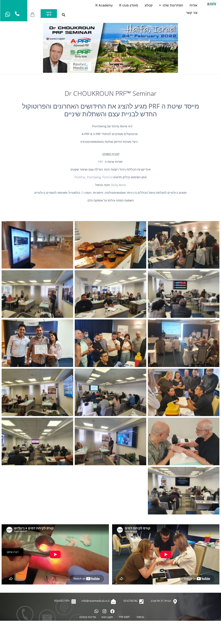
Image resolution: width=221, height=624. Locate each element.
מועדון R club (128, 5)
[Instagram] (104, 611)
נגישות (140, 617)
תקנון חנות (107, 617)
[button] (63, 15)
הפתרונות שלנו (173, 5)
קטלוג (149, 5)
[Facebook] (112, 611)
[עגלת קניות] (32, 14)
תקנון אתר (124, 616)
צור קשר (191, 13)
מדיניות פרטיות (87, 617)
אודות (193, 5)
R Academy (104, 5)
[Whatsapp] (96, 611)
